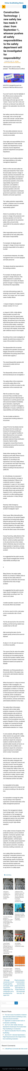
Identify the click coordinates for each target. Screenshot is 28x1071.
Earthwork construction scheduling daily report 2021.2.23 (19, 971)
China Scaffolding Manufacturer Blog (12, 62)
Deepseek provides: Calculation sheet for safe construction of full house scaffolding (20, 916)
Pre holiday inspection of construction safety (19, 945)
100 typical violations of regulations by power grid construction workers (6, 895)
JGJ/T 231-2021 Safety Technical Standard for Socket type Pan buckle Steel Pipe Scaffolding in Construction (14, 1027)
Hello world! (24, 1049)
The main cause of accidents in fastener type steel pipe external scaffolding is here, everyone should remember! (15, 1017)
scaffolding (8, 875)
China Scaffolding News (14, 3)
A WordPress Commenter (12, 1049)
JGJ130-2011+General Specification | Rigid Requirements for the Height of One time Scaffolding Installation (14, 1037)
